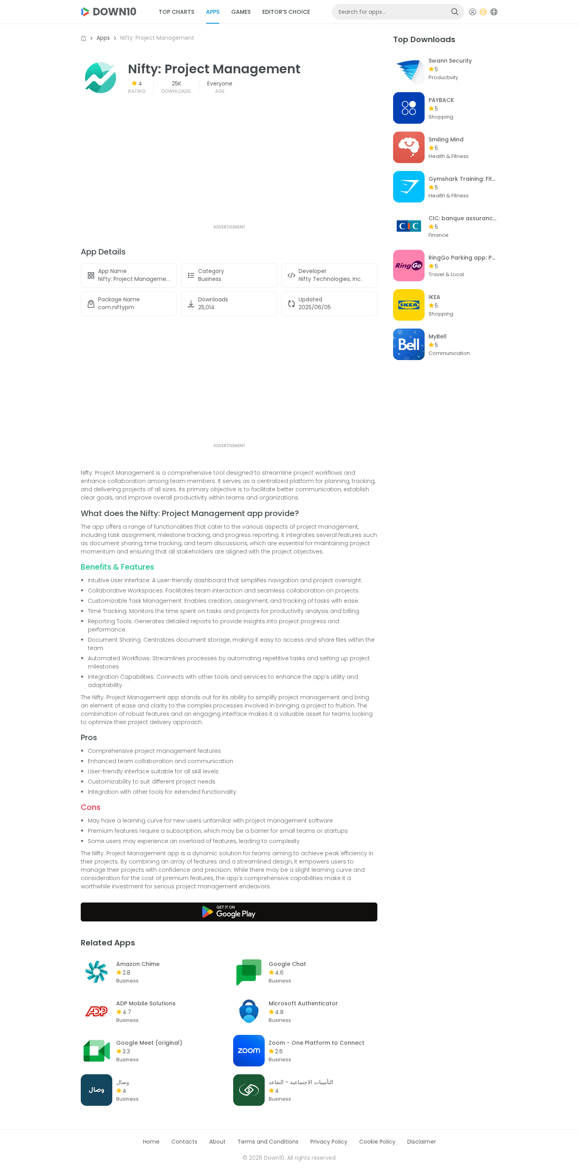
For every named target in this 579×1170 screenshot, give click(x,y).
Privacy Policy (328, 1142)
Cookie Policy (377, 1142)
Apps (103, 38)
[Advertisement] (229, 168)
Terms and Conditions (268, 1142)
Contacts (184, 1142)
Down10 (115, 12)
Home (151, 1142)
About (217, 1142)
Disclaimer (421, 1142)
